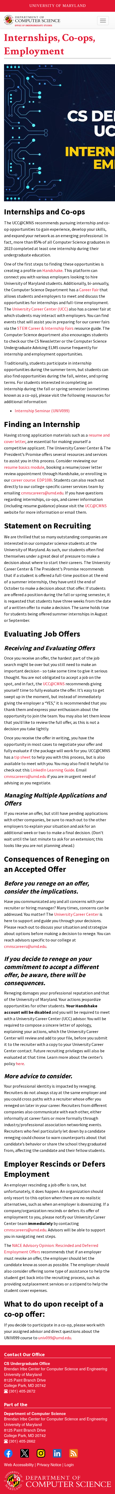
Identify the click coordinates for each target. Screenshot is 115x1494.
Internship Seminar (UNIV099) (42, 410)
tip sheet (22, 757)
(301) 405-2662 (21, 1441)
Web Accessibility (19, 1464)
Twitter (24, 1453)
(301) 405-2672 (21, 1391)
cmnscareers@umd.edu (42, 493)
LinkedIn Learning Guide (52, 770)
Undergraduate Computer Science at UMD (43, 20)
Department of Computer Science (35, 1413)
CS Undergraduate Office (27, 1363)
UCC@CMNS (96, 505)
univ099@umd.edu (54, 1337)
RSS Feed (73, 1453)
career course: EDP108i (31, 480)
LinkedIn (57, 1453)
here (20, 1063)
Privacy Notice (49, 1464)
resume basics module (24, 467)
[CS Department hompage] (57, 1478)
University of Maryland (57, 6)
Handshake (52, 270)
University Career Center (76, 914)
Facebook (8, 1453)
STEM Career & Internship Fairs (45, 328)
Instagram (41, 1453)
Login (69, 1464)
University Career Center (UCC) (40, 309)
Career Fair (89, 289)
